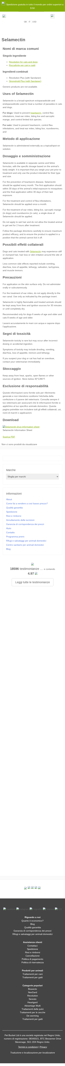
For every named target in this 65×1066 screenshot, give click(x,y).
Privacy (43, 1047)
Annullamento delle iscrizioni (20, 520)
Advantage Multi (32, 1005)
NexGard (32, 992)
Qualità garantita (14, 507)
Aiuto (8, 528)
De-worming (33, 1015)
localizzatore (48, 1052)
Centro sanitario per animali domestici (25, 545)
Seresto (32, 999)
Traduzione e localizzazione (24, 1052)
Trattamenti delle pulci (33, 1009)
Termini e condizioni (28, 1047)
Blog (8, 549)
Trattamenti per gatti (32, 977)
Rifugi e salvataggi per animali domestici (26, 540)
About (9, 499)
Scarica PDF (9, 437)
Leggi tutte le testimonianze (32, 582)
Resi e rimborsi (13, 516)
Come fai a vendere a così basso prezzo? (27, 503)
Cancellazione (33, 955)
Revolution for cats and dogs (23, 62)
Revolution (32, 995)
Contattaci (32, 945)
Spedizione (11, 511)
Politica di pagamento (32, 959)
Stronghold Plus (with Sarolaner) (25, 81)
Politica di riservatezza (32, 962)
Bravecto (32, 989)
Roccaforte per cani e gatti (22, 65)
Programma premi (15, 536)
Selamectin (35, 251)
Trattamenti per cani (33, 974)
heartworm (35, 113)
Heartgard (32, 1002)
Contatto (10, 532)
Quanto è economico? (32, 920)
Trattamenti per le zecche (32, 1012)
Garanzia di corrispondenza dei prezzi (25, 524)
